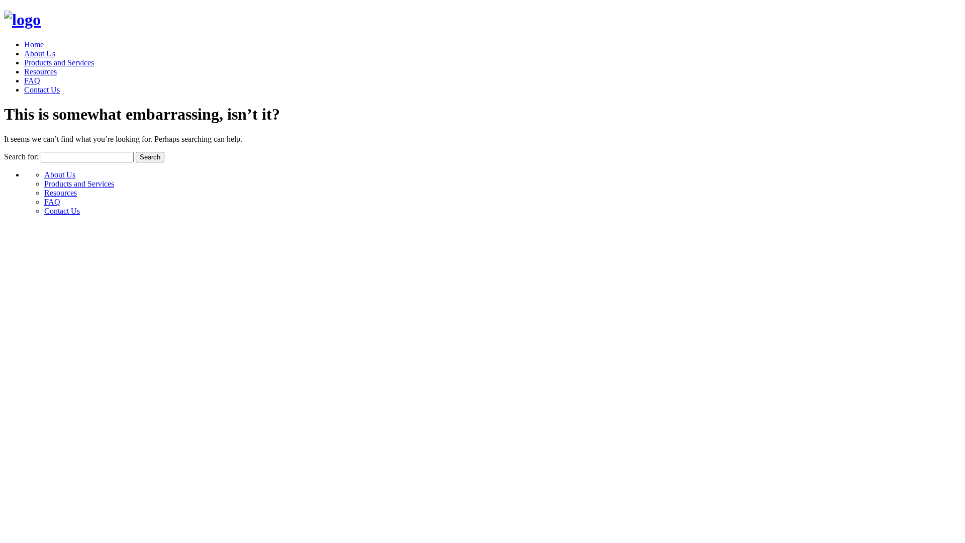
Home (34, 44)
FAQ (32, 80)
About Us (39, 53)
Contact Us (42, 89)
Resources (40, 71)
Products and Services (59, 62)
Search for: (21, 156)
